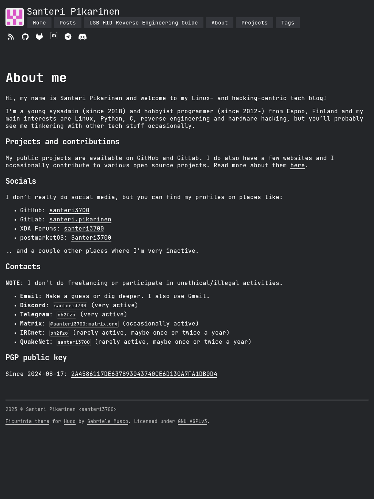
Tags (287, 22)
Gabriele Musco (107, 421)
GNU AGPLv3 (192, 421)
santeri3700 (69, 210)
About (219, 22)
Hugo (70, 421)
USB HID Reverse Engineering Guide (143, 22)
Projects (254, 22)
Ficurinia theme (27, 421)
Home (39, 22)
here (297, 165)
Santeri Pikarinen (73, 11)
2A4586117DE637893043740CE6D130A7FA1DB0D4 (144, 374)
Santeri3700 (91, 238)
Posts (68, 22)
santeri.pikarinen (80, 219)
